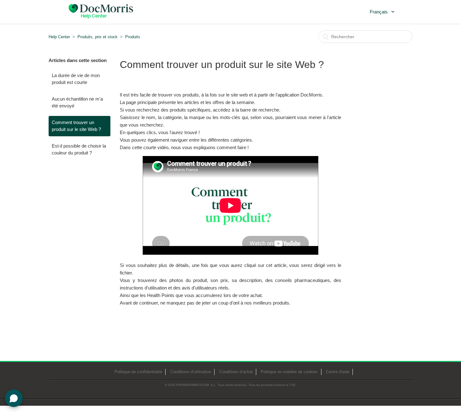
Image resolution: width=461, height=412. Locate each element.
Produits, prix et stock (97, 36)
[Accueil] (100, 11)
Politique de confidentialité (138, 371)
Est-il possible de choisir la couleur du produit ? (79, 149)
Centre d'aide (337, 371)
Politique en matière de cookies (289, 371)
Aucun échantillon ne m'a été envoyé (77, 102)
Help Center (59, 36)
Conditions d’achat (236, 371)
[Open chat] (14, 398)
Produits (132, 36)
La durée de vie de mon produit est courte (76, 79)
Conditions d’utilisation (190, 371)
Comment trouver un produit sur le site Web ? (76, 126)
